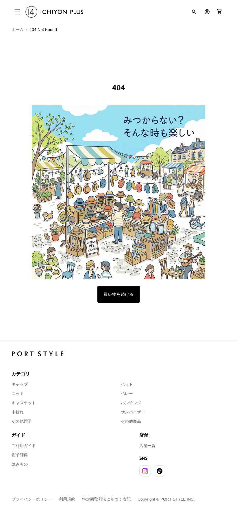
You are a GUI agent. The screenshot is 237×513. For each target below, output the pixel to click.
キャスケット (24, 402)
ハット (127, 384)
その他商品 (131, 421)
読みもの (20, 464)
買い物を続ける (118, 294)
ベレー (127, 393)
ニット (18, 393)
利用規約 (67, 499)
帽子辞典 (20, 455)
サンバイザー (133, 412)
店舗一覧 (147, 445)
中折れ (18, 412)
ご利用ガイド (24, 445)
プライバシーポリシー (32, 499)
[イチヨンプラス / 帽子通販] (54, 12)
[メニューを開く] (17, 12)
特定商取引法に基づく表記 (106, 499)
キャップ (20, 384)
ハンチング (131, 402)
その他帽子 (22, 421)
